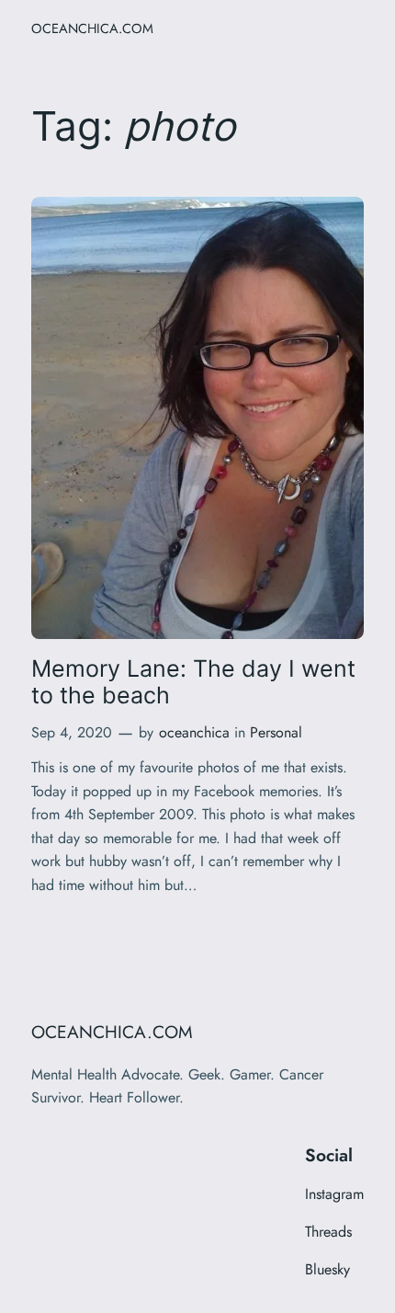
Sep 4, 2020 (71, 732)
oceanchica (194, 732)
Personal (276, 732)
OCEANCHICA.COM (92, 28)
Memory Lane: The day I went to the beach (193, 683)
